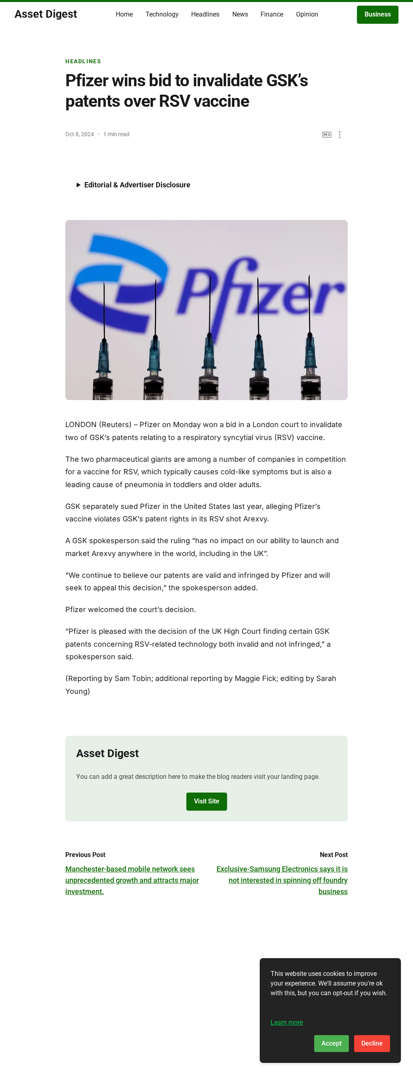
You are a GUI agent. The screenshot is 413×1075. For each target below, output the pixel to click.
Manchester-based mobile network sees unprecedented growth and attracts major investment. (132, 880)
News (240, 14)
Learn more (287, 1022)
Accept (331, 1043)
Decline (372, 1043)
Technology (162, 14)
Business (378, 14)
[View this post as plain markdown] (327, 135)
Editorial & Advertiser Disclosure (137, 185)
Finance (272, 14)
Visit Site (206, 801)
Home (124, 14)
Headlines (205, 14)
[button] (340, 135)
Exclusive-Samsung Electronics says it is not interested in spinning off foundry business (282, 880)
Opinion (307, 14)
